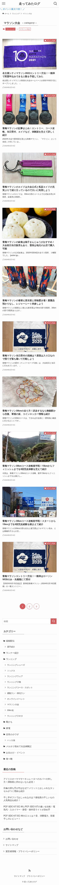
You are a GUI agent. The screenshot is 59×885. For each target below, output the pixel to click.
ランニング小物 (14, 682)
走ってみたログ (29, 3)
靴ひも (9, 721)
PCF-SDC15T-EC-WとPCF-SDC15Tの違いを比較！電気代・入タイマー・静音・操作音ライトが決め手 (29, 808)
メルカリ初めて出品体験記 (18, 746)
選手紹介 (11, 646)
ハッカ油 (11, 740)
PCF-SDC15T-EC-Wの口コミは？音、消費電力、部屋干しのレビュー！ (29, 817)
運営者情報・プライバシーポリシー (22, 851)
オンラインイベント (16, 699)
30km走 (10, 710)
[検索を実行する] (54, 621)
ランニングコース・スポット (20, 687)
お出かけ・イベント (15, 752)
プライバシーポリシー (36, 876)
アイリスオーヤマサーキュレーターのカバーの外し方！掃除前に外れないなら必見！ (27, 780)
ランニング (10, 29)
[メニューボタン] (3, 3)
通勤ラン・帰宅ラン (16, 693)
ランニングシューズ (16, 665)
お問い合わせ (12, 838)
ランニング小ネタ (15, 715)
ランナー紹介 (12, 652)
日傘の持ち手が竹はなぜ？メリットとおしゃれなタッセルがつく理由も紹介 (28, 789)
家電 (8, 728)
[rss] (29, 870)
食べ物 (9, 758)
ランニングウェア (15, 676)
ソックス (11, 670)
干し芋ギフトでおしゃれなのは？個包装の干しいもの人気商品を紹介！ (28, 799)
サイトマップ (12, 844)
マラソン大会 (13, 704)
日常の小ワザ (12, 734)
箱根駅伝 (10, 640)
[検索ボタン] (55, 3)
